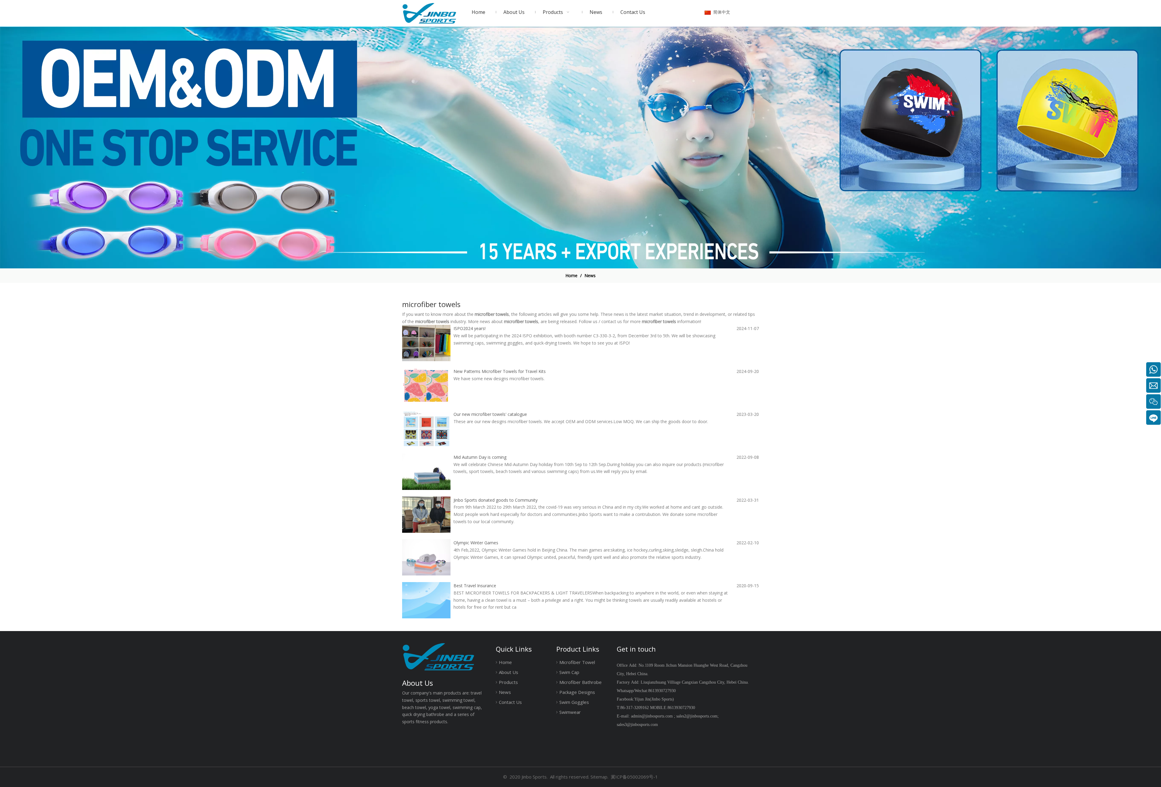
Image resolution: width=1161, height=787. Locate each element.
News (505, 692)
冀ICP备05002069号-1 (634, 777)
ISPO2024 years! (470, 328)
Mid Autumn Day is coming (480, 457)
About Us (508, 672)
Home (505, 662)
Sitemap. (599, 777)
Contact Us (510, 702)
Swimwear (570, 712)
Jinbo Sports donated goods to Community (496, 500)
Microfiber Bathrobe (580, 682)
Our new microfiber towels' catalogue (490, 414)
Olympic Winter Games (476, 543)
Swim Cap (569, 672)
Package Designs (577, 692)
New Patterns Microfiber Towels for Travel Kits (500, 371)
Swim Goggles (574, 702)
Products (508, 682)
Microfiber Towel (577, 662)
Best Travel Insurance (475, 585)
